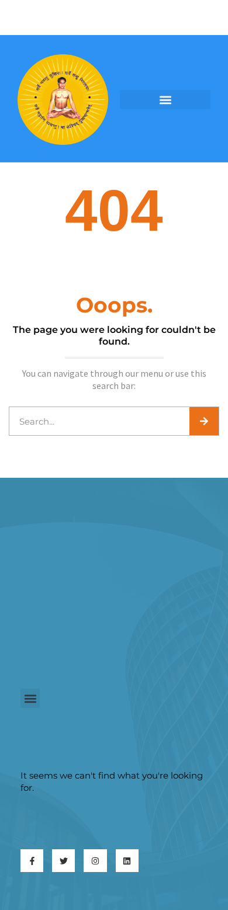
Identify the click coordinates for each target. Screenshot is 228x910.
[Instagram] (95, 860)
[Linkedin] (127, 860)
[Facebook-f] (31, 860)
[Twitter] (63, 860)
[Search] (204, 421)
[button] (165, 99)
